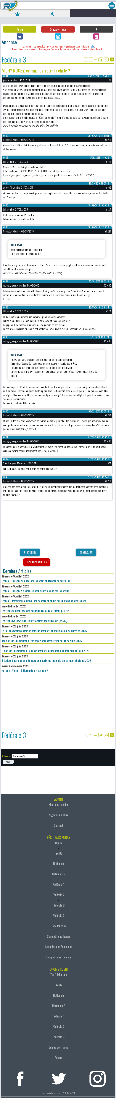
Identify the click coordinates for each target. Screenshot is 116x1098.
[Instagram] (58, 36)
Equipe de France (58, 1047)
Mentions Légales (58, 804)
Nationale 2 (58, 874)
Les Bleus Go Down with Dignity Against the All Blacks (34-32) (34, 618)
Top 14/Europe (58, 974)
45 (106, 59)
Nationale (58, 863)
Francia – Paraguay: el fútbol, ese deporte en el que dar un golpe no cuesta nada (44, 598)
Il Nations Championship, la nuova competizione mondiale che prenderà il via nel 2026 (46, 658)
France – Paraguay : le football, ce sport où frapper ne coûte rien (36, 578)
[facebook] (20, 1077)
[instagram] (97, 1077)
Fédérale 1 (58, 884)
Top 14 (58, 843)
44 (101, 59)
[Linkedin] (96, 36)
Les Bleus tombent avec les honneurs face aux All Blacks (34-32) (35, 608)
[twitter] (59, 1077)
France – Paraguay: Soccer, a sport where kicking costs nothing (35, 588)
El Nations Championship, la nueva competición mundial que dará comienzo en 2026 (45, 648)
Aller (8, 762)
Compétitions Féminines (58, 946)
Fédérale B (59, 905)
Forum (20, 29)
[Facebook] (96, 29)
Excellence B (59, 926)
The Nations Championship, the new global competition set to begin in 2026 (42, 638)
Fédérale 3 (14, 59)
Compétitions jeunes (58, 936)
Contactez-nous (58, 29)
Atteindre (6, 756)
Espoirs (59, 1057)
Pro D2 (58, 853)
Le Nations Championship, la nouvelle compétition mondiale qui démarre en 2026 (44, 628)
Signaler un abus (58, 815)
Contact (58, 825)
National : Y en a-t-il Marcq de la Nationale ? (25, 668)
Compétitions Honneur (58, 957)
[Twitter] (20, 36)
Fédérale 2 (58, 895)
